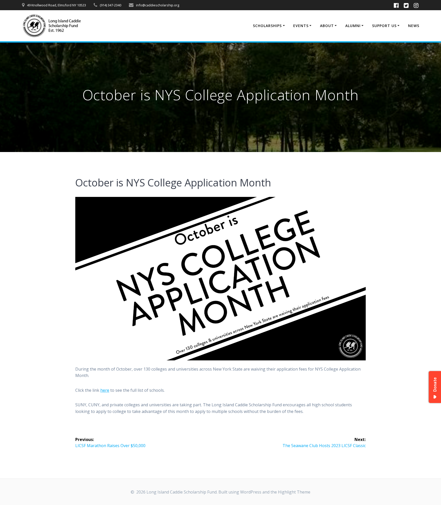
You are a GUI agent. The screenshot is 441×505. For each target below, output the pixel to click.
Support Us (384, 25)
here (104, 390)
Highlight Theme (294, 492)
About (327, 25)
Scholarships (267, 25)
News (413, 25)
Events (301, 25)
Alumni (353, 25)
